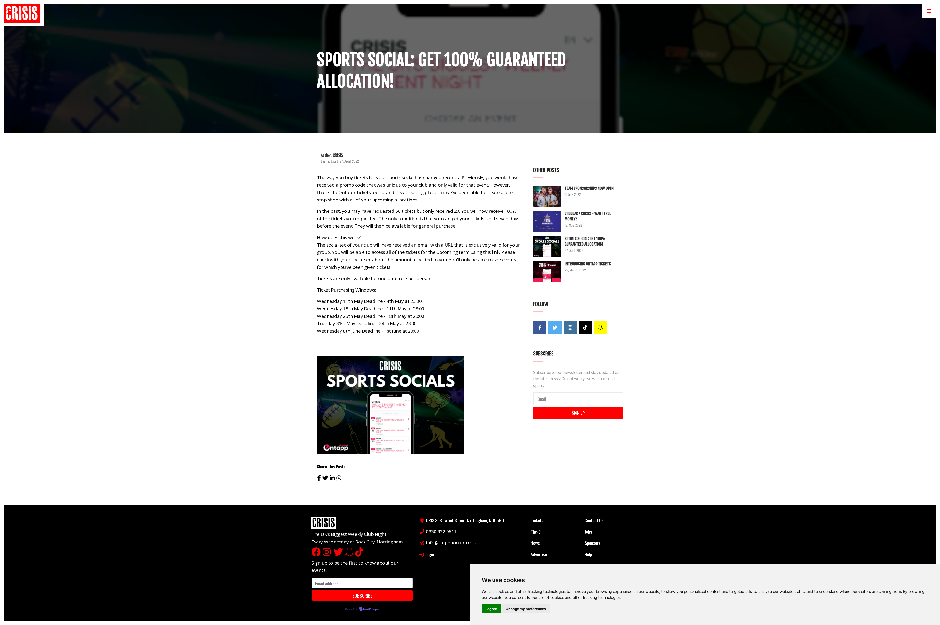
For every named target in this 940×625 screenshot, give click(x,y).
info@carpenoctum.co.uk (452, 543)
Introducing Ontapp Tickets (588, 263)
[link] (23, 14)
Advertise (539, 554)
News (535, 542)
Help (588, 554)
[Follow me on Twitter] (555, 327)
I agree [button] (491, 609)
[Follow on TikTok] (585, 327)
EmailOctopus (371, 609)
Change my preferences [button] (526, 609)
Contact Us (594, 520)
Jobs (588, 531)
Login (429, 554)
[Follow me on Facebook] (539, 327)
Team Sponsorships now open (589, 188)
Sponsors (592, 542)
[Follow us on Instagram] (570, 327)
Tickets (537, 520)
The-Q (536, 531)
